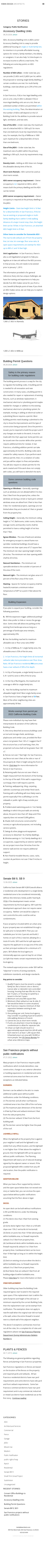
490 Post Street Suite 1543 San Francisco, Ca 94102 (23, 1530)
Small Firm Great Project (13, 1476)
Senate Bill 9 (8, 1472)
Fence (6, 1434)
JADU (6, 1443)
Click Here (13, 765)
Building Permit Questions (17, 361)
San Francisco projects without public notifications (16, 1513)
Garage (7, 1438)
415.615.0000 (24, 1532)
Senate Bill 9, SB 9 (13, 878)
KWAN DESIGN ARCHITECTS (13, 4)
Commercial (8, 1430)
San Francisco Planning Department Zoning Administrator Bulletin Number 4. (21, 1335)
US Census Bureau (29, 1037)
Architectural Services (12, 1426)
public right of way (11, 1459)
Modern (7, 1451)
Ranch (6, 1463)
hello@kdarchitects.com (23, 1527)
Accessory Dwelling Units (17, 31)
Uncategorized (9, 1484)
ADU (6, 1422)
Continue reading (19, 1398)
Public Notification (11, 1455)
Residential (8, 1468)
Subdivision (8, 1480)
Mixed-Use (8, 1447)
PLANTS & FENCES (15, 1349)
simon (15, 34)
